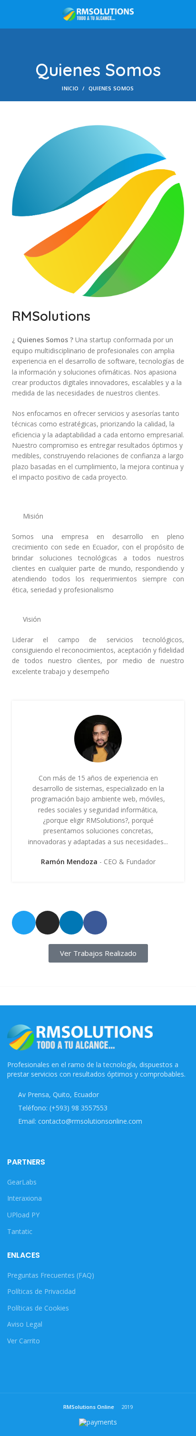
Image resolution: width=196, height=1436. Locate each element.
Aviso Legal (24, 1324)
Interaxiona (24, 1198)
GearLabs (22, 1181)
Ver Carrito (23, 1340)
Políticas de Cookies (38, 1307)
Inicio (70, 88)
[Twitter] (24, 923)
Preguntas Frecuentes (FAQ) (50, 1275)
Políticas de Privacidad (41, 1291)
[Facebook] (95, 923)
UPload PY (23, 1214)
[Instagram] (47, 923)
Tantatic (19, 1231)
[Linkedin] (71, 923)
